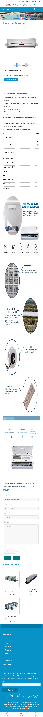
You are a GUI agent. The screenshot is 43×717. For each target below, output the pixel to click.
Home (6, 643)
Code (6, 547)
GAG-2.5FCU (11, 616)
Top (35, 715)
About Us (7, 646)
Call (7, 715)
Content (7, 522)
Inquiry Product (9, 495)
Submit (7, 558)
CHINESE (27, 1)
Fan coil (18, 23)
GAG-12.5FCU (12, 589)
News (6, 653)
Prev (7, 45)
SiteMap (23, 708)
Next (36, 45)
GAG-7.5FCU (31, 589)
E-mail (6, 513)
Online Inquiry (12, 79)
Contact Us (8, 660)
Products (7, 23)
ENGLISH (37, 1)
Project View (8, 657)
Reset (16, 558)
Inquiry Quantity (9, 504)
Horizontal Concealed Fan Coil (27, 483)
